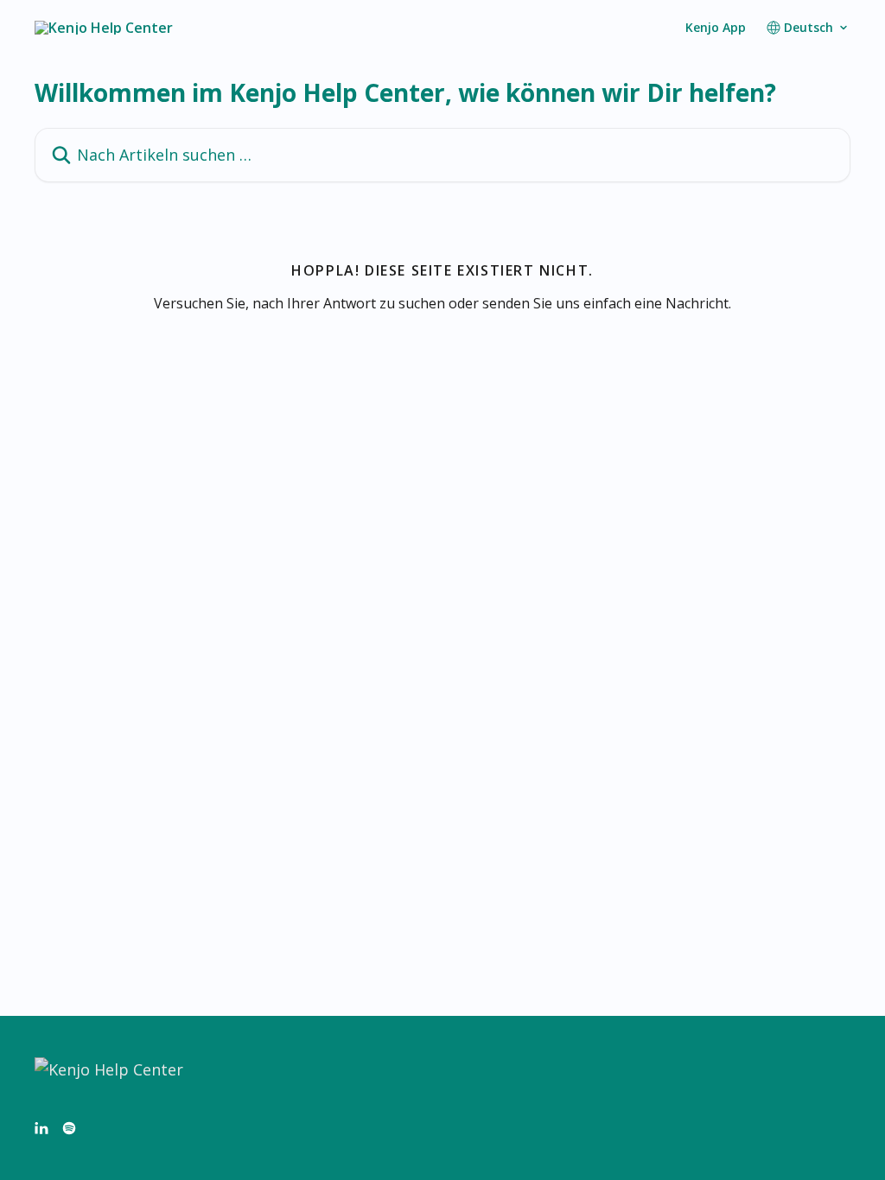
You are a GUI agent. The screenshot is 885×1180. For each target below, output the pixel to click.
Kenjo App (715, 28)
